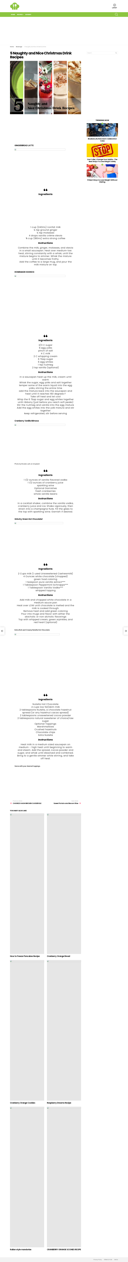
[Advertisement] (64, 31)
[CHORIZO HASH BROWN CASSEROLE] (2, 631)
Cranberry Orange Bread (58, 956)
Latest (114, 8)
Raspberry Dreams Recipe (59, 1102)
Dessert (28, 14)
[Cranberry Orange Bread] (64, 883)
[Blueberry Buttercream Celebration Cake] (102, 130)
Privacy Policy (98, 1259)
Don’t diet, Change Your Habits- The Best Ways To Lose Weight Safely (102, 160)
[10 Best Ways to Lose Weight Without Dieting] (102, 171)
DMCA (116, 1259)
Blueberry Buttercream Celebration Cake (102, 140)
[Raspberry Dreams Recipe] (64, 1030)
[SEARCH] (116, 14)
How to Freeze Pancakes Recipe (25, 956)
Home (13, 14)
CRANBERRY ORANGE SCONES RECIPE (64, 1249)
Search (116, 53)
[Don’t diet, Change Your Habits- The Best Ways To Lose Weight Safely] (102, 150)
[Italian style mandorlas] (27, 1177)
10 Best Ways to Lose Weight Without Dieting (102, 181)
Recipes (20, 14)
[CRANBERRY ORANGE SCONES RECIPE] (64, 1177)
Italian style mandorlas (20, 1249)
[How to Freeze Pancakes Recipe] (27, 883)
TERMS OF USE (108, 1259)
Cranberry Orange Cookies (22, 1102)
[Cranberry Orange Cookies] (27, 1030)
